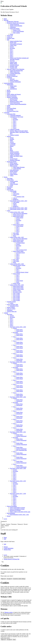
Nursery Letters (17, 290)
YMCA (15, 198)
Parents (5, 177)
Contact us (9, 37)
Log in (5, 518)
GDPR (8, 105)
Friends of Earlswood (12, 76)
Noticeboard (19, 360)
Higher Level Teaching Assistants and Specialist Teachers (19, 58)
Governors (9, 77)
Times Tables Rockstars (19, 167)
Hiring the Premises (11, 95)
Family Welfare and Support (14, 94)
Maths (11, 140)
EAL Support (13, 172)
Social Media (10, 109)
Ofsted (8, 107)
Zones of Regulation (12, 506)
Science (12, 142)
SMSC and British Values (16, 156)
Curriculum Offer (11, 114)
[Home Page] (1, 3)
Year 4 (11, 53)
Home (5, 18)
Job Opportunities (11, 74)
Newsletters (10, 186)
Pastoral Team (13, 62)
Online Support (13, 174)
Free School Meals (11, 108)
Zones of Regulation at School (17, 507)
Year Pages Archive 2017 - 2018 (18, 493)
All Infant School (20, 242)
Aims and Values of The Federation (15, 69)
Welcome (6, 20)
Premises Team (13, 66)
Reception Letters (17, 292)
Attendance (9, 310)
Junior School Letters (18, 224)
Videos (11, 175)
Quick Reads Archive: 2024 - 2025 (18, 200)
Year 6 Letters (16, 300)
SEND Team (13, 42)
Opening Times (10, 38)
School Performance (15, 102)
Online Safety (13, 86)
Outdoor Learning (14, 135)
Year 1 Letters (16, 293)
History (12, 146)
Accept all (9, 578)
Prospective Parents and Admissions (15, 23)
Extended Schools (14, 65)
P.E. (11, 147)
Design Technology (15, 153)
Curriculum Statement (15, 115)
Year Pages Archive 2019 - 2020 (18, 468)
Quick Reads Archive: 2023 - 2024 (18, 207)
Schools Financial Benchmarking (18, 104)
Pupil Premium (13, 100)
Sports (17, 282)
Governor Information (15, 81)
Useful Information (8, 83)
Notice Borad (19, 339)
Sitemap (6, 546)
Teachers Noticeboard (21, 444)
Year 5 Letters (16, 299)
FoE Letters (16, 233)
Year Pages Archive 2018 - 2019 (18, 481)
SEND (8, 90)
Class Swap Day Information (20, 213)
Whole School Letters (18, 214)
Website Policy (7, 549)
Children (6, 313)
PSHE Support (13, 163)
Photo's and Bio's (14, 80)
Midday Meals (13, 63)
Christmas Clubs (20, 196)
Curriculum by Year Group (16, 116)
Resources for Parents (15, 510)
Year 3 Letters (16, 296)
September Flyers (14, 306)
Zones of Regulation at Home (17, 509)
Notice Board (19, 331)
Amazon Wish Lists (11, 311)
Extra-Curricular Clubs (12, 304)
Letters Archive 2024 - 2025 (17, 237)
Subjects (9, 136)
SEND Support (13, 171)
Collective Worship (14, 129)
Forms (11, 34)
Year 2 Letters (16, 294)
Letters (8, 210)
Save (14, 639)
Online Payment (14, 184)
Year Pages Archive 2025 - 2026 (18, 327)
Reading (12, 139)
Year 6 (11, 56)
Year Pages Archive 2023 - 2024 (18, 397)
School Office (10, 179)
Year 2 (11, 51)
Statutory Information (12, 97)
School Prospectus (14, 24)
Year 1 (11, 49)
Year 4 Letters (16, 297)
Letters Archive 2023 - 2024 (17, 264)
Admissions (13, 27)
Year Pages (9, 314)
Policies (9, 91)
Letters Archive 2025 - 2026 (17, 212)
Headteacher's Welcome (13, 21)
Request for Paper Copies (16, 101)
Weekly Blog (19, 329)
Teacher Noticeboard (21, 436)
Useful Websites (17, 168)
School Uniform (11, 307)
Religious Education (15, 160)
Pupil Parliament (11, 513)
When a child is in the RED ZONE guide (20, 511)
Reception (12, 48)
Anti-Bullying (13, 88)
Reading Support (14, 164)
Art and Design (13, 158)
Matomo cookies (9, 612)
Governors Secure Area (12, 111)
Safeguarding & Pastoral (16, 44)
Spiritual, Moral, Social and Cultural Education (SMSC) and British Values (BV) (19, 132)
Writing (12, 137)
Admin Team (13, 45)
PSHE (11, 157)
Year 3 (11, 52)
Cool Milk (12, 182)
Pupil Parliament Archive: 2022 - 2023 (19, 514)
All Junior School (20, 252)
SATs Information (14, 170)
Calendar (9, 188)
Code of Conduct (11, 308)
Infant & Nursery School (19, 265)
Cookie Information (8, 548)
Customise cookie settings (19, 578)
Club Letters (16, 234)
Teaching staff (13, 67)
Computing (12, 143)
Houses (8, 516)
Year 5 (11, 55)
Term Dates (10, 178)
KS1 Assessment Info (21, 450)
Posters (15, 195)
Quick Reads (10, 189)
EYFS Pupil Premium (18, 31)
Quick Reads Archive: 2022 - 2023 (18, 209)
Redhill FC (15, 199)
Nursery (12, 46)
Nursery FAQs (16, 30)
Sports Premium (14, 98)
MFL (11, 149)
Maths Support (13, 165)
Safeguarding (10, 84)
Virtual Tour (10, 35)
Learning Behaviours (15, 73)
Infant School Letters (18, 216)
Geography (12, 144)
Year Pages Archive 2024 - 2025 (18, 362)
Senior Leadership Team (16, 41)
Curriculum (6, 112)
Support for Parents (11, 161)
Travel (8, 93)
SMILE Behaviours (15, 72)
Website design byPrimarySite (11, 559)
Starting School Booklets (16, 25)
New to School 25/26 (21, 250)
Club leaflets (16, 193)
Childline (12, 87)
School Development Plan (16, 70)
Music (11, 150)
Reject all (3, 578)
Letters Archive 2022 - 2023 (17, 285)
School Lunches (14, 181)
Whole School (19, 217)
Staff (8, 39)
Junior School (16, 273)
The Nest (12, 60)
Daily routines (16, 32)
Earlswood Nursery (14, 28)
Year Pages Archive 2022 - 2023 (18, 432)
